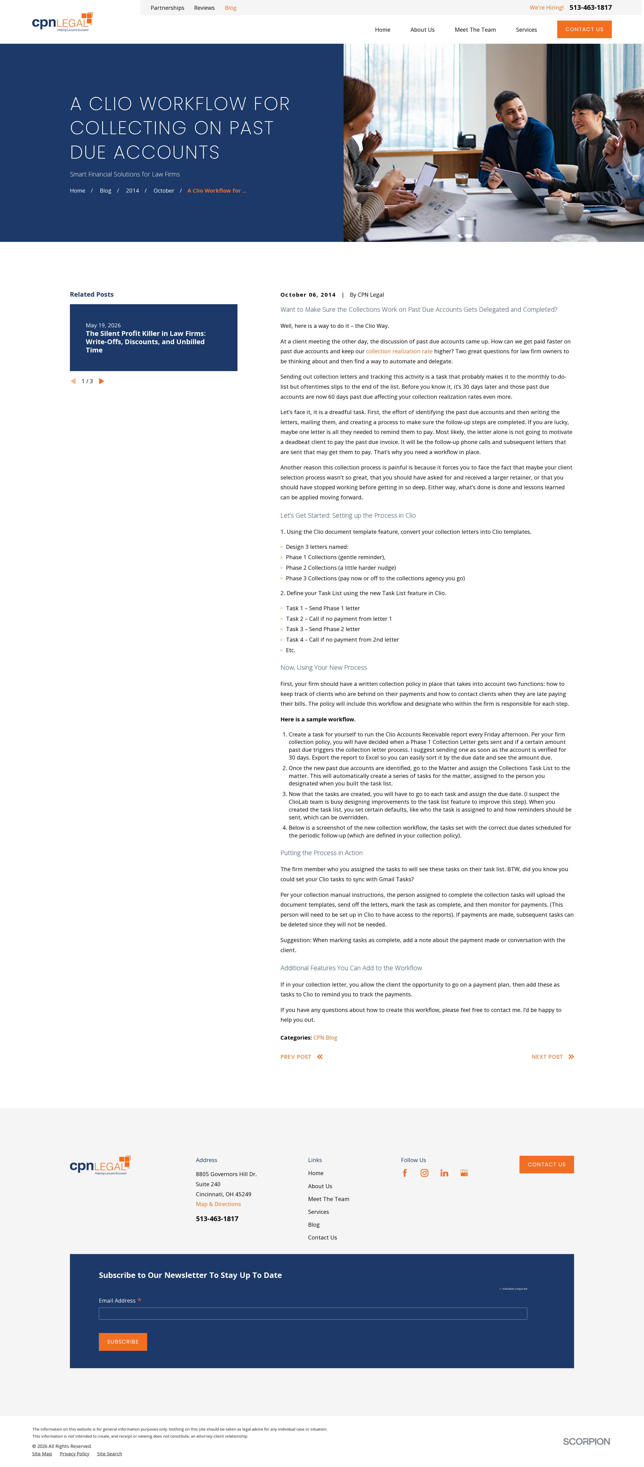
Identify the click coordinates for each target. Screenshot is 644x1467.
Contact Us (584, 29)
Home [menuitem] (382, 29)
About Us (320, 1186)
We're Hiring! (547, 7)
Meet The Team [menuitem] (475, 29)
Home (316, 1173)
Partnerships (167, 7)
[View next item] (102, 381)
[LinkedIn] (444, 1173)
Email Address (120, 1300)
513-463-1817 (591, 7)
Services (318, 1211)
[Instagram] (424, 1173)
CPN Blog (325, 1037)
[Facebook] (405, 1173)
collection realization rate (399, 351)
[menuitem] (42, 1453)
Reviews (204, 7)
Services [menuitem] (526, 29)
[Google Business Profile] (464, 1173)
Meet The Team (328, 1199)
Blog (230, 7)
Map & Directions (218, 1204)
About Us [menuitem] (423, 29)
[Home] (62, 21)
